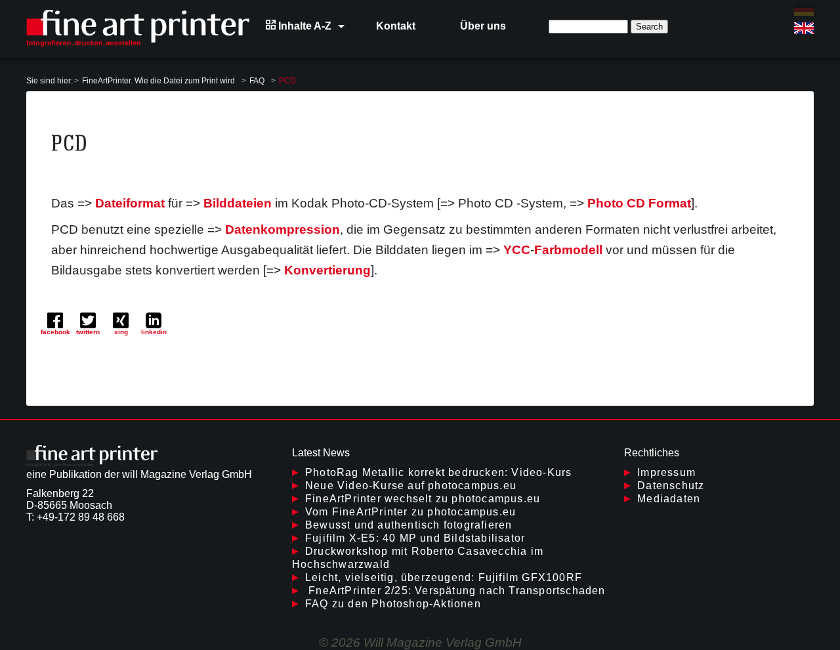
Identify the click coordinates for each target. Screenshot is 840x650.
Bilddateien (237, 203)
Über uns (483, 26)
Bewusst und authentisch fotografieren (408, 525)
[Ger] (804, 9)
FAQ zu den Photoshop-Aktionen (393, 603)
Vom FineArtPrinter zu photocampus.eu (410, 511)
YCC (516, 250)
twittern (88, 332)
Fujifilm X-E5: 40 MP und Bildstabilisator (415, 538)
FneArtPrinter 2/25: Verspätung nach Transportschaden (455, 590)
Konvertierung (327, 270)
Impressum (666, 472)
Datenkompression (282, 229)
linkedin (154, 332)
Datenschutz (670, 485)
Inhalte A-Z (303, 26)
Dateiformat (130, 203)
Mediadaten (668, 498)
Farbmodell (568, 250)
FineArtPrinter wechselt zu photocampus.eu (422, 498)
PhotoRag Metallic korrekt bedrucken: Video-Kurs (438, 472)
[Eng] (804, 28)
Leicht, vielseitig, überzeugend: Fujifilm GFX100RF (443, 577)
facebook (55, 332)
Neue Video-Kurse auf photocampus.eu (410, 485)
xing (121, 332)
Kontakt (395, 26)
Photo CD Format (639, 203)
